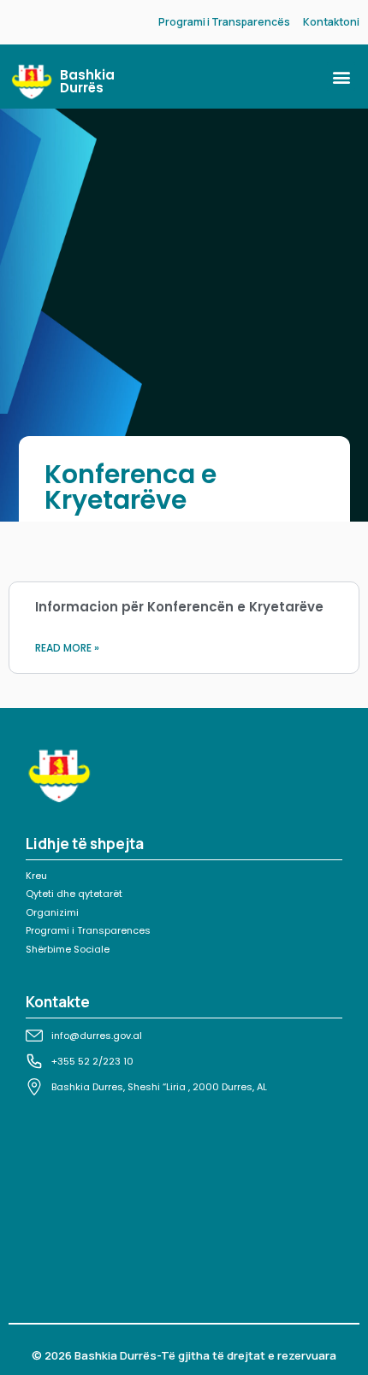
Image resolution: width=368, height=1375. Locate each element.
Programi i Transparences (88, 930)
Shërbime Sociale (68, 949)
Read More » (67, 647)
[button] (341, 76)
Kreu (36, 875)
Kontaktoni (331, 22)
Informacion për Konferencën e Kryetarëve (179, 607)
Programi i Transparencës (224, 22)
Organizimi (52, 912)
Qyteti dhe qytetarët (74, 893)
